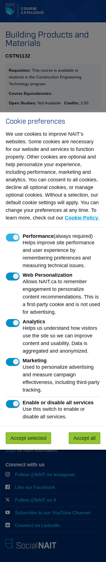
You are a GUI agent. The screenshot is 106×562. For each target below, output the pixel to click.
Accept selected (28, 438)
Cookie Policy (81, 218)
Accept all (84, 438)
